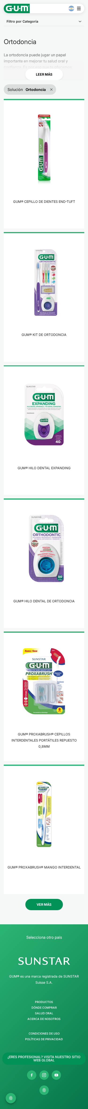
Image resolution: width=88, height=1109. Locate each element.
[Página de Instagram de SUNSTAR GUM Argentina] (44, 1075)
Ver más (44, 904)
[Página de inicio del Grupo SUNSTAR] (44, 961)
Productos (44, 1002)
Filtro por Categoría (22, 21)
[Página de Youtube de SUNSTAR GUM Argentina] (56, 1075)
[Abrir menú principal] (80, 8)
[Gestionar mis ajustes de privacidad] (44, 1090)
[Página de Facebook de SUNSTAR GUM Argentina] (31, 1075)
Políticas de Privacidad (44, 1039)
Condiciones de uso (44, 1033)
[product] (44, 163)
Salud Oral (44, 1013)
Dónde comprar (44, 1007)
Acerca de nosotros (44, 1019)
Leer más (44, 74)
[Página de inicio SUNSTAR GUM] (17, 8)
